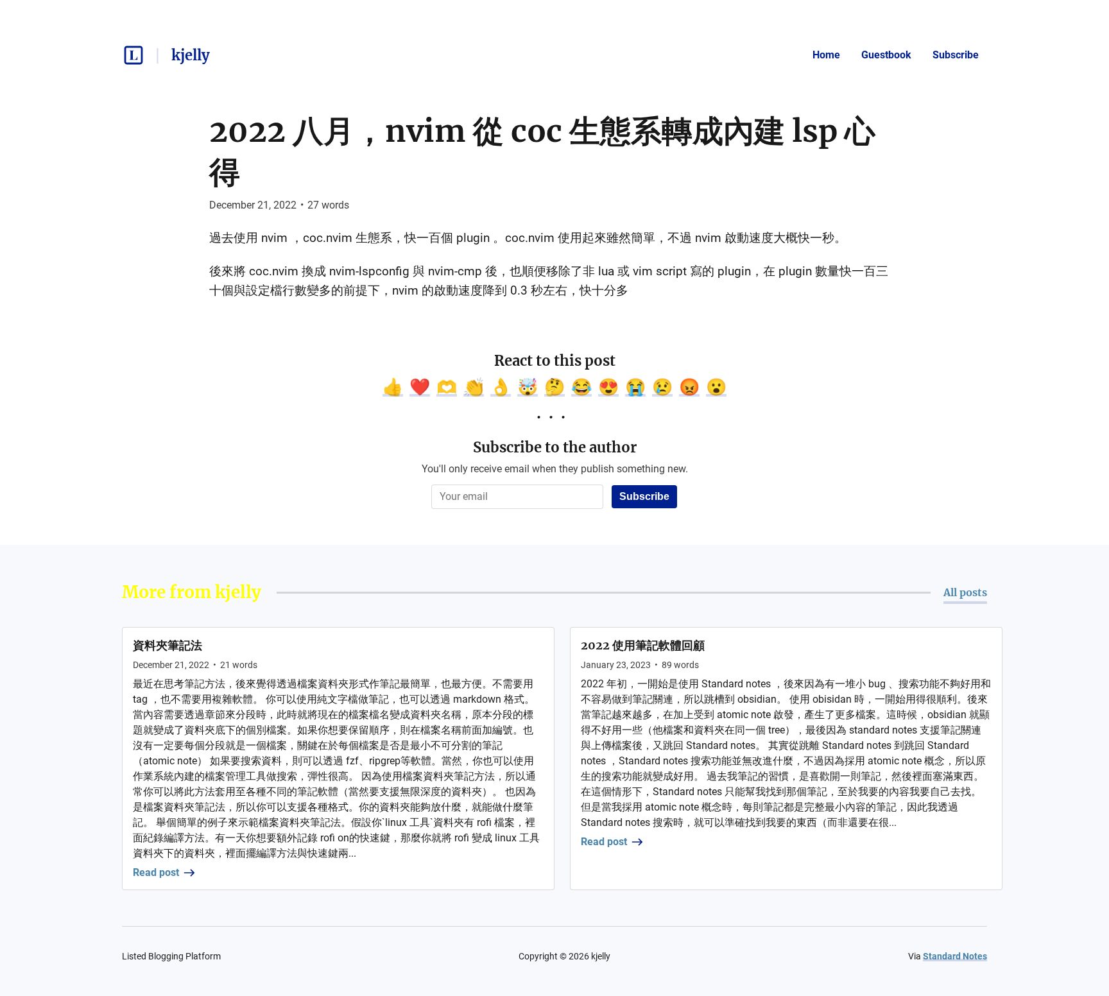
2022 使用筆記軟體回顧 (643, 645)
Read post (156, 872)
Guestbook (886, 55)
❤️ (419, 387)
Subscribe (956, 55)
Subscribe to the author (555, 447)
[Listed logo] (133, 55)
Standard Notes (955, 956)
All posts (965, 592)
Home (826, 55)
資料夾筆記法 (167, 645)
